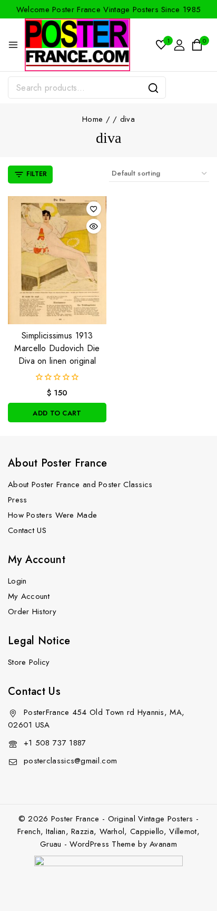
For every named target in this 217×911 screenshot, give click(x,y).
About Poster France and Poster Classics (80, 484)
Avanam (163, 844)
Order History (32, 611)
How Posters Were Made (52, 515)
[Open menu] (13, 45)
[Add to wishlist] (93, 208)
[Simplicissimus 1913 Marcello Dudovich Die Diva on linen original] (57, 260)
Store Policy (29, 662)
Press (17, 500)
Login (17, 581)
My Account (29, 596)
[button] (57, 412)
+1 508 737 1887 (55, 743)
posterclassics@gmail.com (70, 761)
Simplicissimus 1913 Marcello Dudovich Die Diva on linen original (57, 348)
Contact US (27, 530)
